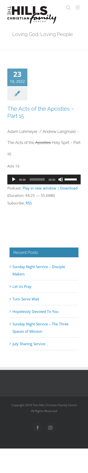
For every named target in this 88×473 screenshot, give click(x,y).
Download (68, 188)
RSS (29, 203)
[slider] (71, 179)
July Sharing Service (28, 343)
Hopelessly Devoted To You (35, 311)
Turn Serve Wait (25, 298)
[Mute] (60, 179)
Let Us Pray (22, 286)
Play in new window (39, 188)
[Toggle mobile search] (68, 7)
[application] (44, 179)
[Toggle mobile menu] (78, 7)
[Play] (13, 179)
